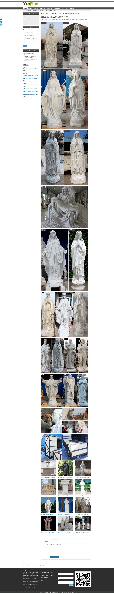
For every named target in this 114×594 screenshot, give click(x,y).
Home (25, 8)
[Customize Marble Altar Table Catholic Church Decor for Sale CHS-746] (48, 468)
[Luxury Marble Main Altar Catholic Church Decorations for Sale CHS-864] (48, 486)
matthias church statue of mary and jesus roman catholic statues (31, 84)
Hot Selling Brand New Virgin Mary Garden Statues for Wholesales (48, 514)
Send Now (71, 585)
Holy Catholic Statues (34, 565)
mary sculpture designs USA (42, 565)
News (67, 8)
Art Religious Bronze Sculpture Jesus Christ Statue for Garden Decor (65, 477)
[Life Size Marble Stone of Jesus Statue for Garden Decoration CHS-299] (65, 505)
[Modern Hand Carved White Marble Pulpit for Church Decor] (65, 486)
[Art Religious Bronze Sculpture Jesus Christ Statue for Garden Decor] (65, 468)
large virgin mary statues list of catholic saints (31, 91)
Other (63, 8)
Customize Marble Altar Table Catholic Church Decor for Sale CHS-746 (48, 477)
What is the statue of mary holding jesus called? (31, 75)
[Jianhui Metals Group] (30, 4)
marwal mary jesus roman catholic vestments (31, 81)
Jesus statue (49, 8)
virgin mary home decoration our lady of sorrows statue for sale (31, 78)
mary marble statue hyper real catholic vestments (31, 94)
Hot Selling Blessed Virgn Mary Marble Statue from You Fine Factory (31, 72)
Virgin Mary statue (56, 8)
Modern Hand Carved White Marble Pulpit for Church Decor (65, 495)
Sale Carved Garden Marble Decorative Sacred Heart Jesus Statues (83, 514)
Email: (46, 572)
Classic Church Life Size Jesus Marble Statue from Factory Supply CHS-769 (83, 477)
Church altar (36, 8)
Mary (32, 10)
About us (30, 8)
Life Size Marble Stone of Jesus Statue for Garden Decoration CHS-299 (65, 514)
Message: (60, 579)
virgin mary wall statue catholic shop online (31, 88)
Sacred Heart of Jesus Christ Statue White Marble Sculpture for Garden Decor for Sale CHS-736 (65, 532)
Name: (59, 572)
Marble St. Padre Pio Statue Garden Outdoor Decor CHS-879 (83, 495)
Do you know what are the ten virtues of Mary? (31, 68)
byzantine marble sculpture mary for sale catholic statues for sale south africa (31, 97)
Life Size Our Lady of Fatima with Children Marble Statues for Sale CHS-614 (83, 532)
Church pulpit (42, 8)
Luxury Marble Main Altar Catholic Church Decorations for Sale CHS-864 (48, 495)
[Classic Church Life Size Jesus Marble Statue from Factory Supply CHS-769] (83, 468)
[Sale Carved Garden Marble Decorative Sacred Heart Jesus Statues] (83, 505)
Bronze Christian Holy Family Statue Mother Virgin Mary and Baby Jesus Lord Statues (48, 532)
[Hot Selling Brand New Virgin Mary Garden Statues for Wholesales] (48, 505)
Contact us (72, 8)
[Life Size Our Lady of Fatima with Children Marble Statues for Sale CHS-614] (83, 523)
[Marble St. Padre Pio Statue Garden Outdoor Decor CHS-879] (83, 486)
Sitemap (74, 592)
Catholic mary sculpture (26, 565)
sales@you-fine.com (31, 53)
